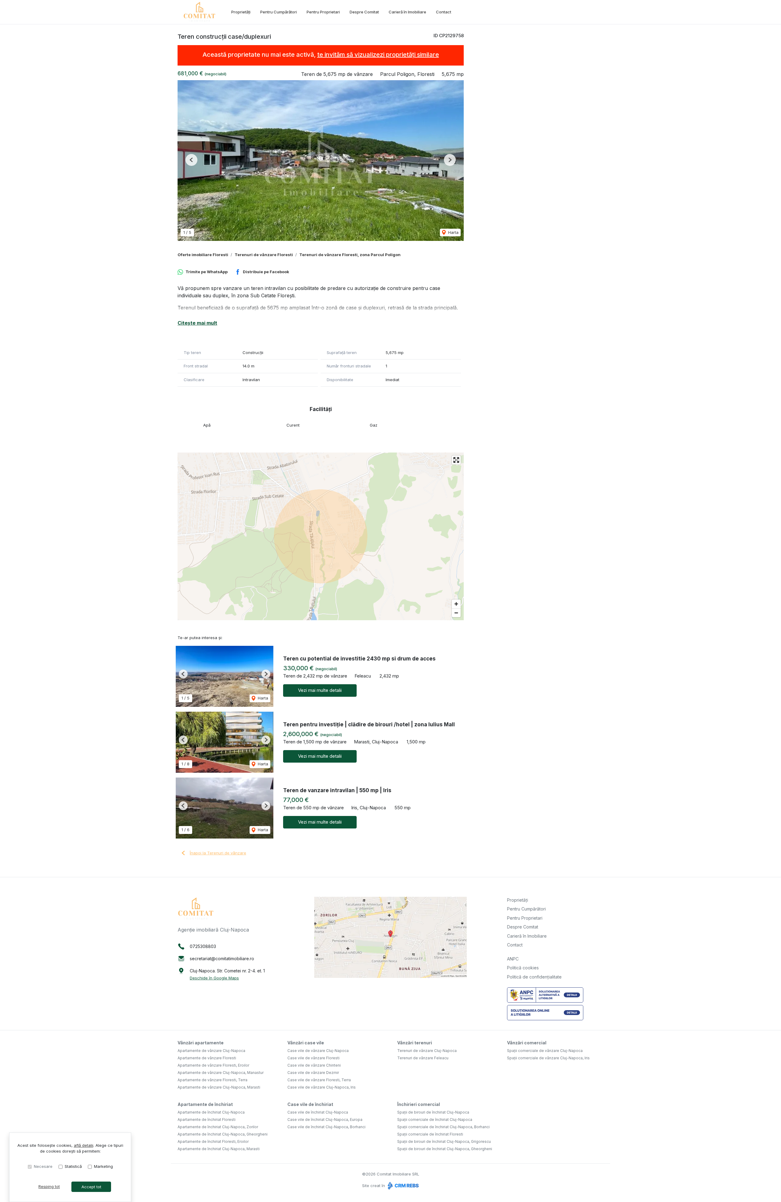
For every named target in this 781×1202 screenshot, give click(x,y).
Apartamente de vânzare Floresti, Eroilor (213, 1065)
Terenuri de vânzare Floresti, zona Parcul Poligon (350, 254)
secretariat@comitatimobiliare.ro (222, 958)
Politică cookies (523, 967)
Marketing (103, 1166)
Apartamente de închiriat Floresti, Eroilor (213, 1141)
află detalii (83, 1145)
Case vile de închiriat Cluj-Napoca (317, 1112)
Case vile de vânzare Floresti (313, 1058)
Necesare (43, 1166)
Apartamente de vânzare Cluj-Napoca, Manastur (221, 1072)
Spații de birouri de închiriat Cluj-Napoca (433, 1112)
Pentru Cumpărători (278, 11)
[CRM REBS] (402, 1185)
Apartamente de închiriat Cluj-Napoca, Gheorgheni (223, 1134)
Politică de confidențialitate (534, 976)
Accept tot (91, 1186)
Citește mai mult (197, 323)
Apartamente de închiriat (205, 1104)
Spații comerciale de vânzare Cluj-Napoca (545, 1050)
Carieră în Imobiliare (407, 11)
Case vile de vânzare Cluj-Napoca (318, 1050)
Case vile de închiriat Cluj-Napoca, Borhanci (326, 1127)
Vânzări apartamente (201, 1042)
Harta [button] (453, 232)
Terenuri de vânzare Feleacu (422, 1058)
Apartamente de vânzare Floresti (207, 1058)
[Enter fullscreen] (456, 460)
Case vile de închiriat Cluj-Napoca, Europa (324, 1119)
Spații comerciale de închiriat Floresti (430, 1134)
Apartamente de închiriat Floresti (207, 1119)
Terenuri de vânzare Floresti (264, 254)
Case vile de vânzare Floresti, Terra (319, 1080)
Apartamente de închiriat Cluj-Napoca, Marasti (219, 1149)
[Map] (321, 536)
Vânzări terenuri (414, 1042)
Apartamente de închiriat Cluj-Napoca (211, 1112)
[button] (191, 160)
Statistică (73, 1166)
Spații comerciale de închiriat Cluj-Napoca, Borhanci (443, 1127)
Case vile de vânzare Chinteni (314, 1065)
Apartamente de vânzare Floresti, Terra (212, 1080)
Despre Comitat (364, 11)
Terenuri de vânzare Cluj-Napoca (427, 1050)
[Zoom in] (456, 603)
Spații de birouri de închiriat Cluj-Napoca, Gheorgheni (444, 1149)
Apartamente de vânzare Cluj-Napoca (211, 1050)
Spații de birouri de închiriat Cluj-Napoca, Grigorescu (444, 1141)
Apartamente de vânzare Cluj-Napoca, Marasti (219, 1087)
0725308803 (203, 946)
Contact (443, 11)
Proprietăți (240, 11)
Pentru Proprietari (323, 11)
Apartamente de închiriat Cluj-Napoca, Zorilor (218, 1127)
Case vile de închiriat (310, 1104)
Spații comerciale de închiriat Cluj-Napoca (434, 1119)
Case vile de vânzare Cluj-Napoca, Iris (321, 1087)
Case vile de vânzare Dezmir (313, 1072)
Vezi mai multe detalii (320, 690)
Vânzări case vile (305, 1042)
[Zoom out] (456, 612)
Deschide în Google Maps (214, 977)
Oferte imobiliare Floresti (203, 254)
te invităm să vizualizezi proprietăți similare (378, 54)
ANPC (513, 958)
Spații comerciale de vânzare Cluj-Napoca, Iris (548, 1058)
